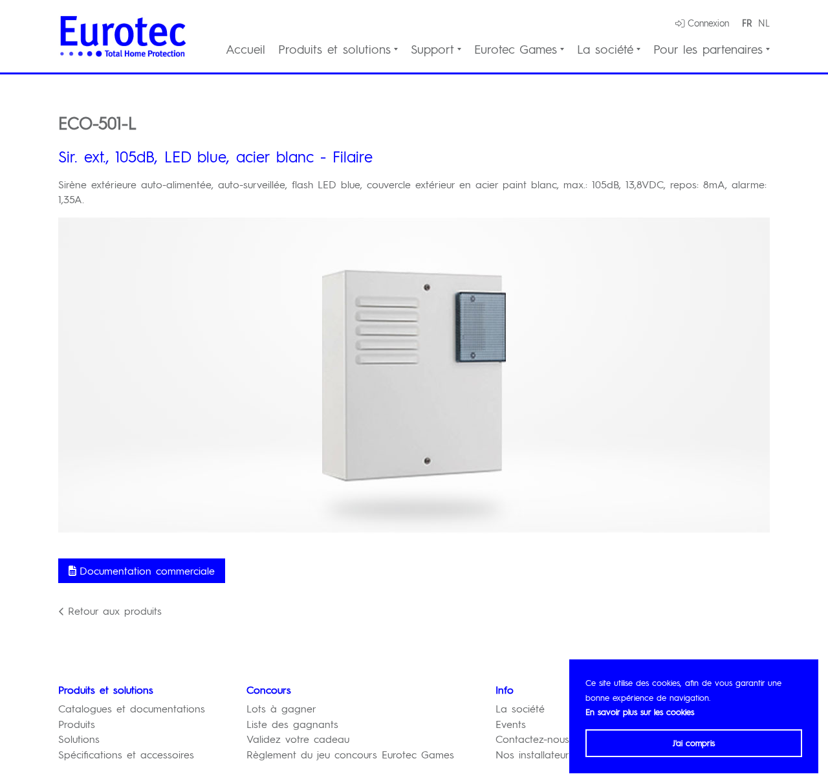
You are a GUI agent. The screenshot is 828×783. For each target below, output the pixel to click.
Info (505, 689)
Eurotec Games (515, 49)
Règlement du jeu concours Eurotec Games (350, 754)
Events (511, 724)
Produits (76, 724)
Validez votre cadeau (297, 738)
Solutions (79, 738)
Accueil (245, 49)
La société (605, 49)
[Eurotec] (123, 36)
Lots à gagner (281, 708)
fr (747, 22)
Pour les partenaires (708, 49)
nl (764, 22)
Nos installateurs (535, 754)
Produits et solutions (334, 49)
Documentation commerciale (147, 570)
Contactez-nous (532, 738)
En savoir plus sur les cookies (639, 711)
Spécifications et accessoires (126, 754)
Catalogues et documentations (131, 708)
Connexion (708, 22)
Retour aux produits (115, 610)
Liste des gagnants (292, 724)
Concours (268, 689)
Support (432, 49)
